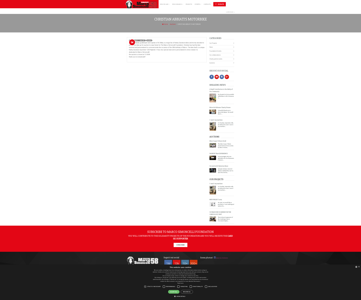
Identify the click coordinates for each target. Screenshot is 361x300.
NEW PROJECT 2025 (215, 200)
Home (166, 24)
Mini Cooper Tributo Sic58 (217, 141)
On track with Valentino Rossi (218, 166)
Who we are (164, 4)
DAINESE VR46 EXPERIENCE (218, 153)
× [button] (359, 266)
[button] (180, 296)
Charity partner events (215, 59)
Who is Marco (177, 4)
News (211, 47)
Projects (189, 4)
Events (197, 4)
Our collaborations (215, 55)
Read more (180, 283)
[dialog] (180, 282)
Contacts (207, 4)
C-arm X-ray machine (216, 120)
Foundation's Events (215, 51)
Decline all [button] (187, 292)
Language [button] (230, 12)
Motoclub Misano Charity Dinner (220, 107)
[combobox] (356, 267)
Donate (220, 4)
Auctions (173, 24)
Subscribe (180, 245)
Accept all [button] (173, 292)
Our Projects (213, 43)
